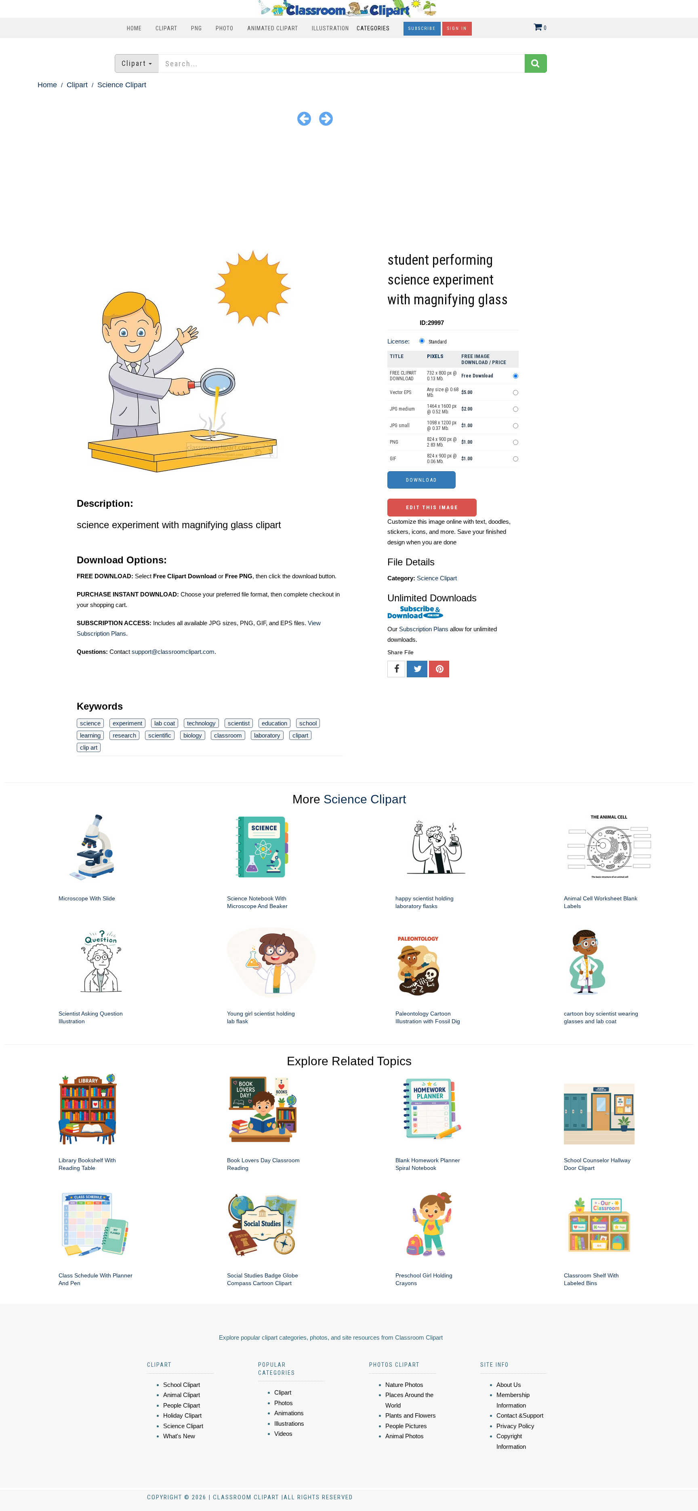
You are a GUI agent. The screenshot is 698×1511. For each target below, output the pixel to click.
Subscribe (422, 28)
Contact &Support (519, 1415)
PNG (196, 28)
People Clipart (181, 1405)
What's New (179, 1436)
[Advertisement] (349, 189)
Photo (224, 28)
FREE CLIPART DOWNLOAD (403, 375)
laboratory (267, 735)
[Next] (326, 118)
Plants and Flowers (410, 1415)
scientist (239, 723)
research (124, 735)
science (90, 723)
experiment (127, 723)
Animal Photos (404, 1436)
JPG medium (402, 409)
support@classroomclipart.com (173, 651)
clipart (300, 735)
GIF (393, 459)
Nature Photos (404, 1384)
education (274, 723)
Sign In (457, 28)
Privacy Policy (515, 1425)
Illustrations (289, 1423)
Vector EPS (400, 392)
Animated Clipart (272, 28)
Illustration (330, 28)
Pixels (435, 356)
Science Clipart (121, 85)
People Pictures (406, 1425)
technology (201, 723)
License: (398, 341)
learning (90, 735)
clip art (88, 747)
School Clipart (181, 1384)
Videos (283, 1433)
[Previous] (304, 118)
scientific (159, 735)
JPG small (400, 425)
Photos (283, 1402)
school (308, 723)
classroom (228, 735)
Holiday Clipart (182, 1415)
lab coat (164, 723)
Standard (438, 342)
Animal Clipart (181, 1394)
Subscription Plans (423, 629)
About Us (508, 1384)
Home (134, 28)
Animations (289, 1413)
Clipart (166, 28)
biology (192, 735)
